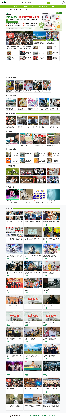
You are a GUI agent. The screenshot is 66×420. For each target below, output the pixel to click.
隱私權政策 (44, 415)
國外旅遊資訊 (11, 149)
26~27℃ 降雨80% (22, 9)
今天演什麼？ (11, 187)
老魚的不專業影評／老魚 (48, 305)
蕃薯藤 (4, 2)
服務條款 (39, 415)
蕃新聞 (13, 6)
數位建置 (49, 415)
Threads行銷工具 (42, 6)
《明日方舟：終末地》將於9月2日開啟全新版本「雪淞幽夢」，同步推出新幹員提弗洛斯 (14, 256)
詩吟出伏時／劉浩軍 (11, 322)
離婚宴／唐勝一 (28, 322)
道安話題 (9, 131)
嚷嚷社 (31, 6)
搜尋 (36, 6)
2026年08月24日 (9, 9)
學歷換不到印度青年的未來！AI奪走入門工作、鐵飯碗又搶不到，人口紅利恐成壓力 (15, 390)
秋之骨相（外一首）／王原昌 (49, 322)
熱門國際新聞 (11, 113)
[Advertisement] (33, 69)
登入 (61, 2)
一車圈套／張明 (28, 305)
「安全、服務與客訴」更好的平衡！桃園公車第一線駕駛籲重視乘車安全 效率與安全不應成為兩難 (15, 239)
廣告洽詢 (54, 415)
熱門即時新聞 (11, 78)
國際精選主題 (11, 166)
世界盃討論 (51, 6)
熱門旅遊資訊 (11, 96)
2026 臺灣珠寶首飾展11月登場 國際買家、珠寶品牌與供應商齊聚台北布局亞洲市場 (15, 223)
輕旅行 (18, 6)
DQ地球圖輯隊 (24, 6)
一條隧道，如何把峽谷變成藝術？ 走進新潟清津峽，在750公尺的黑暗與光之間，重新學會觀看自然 (14, 406)
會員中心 (35, 415)
